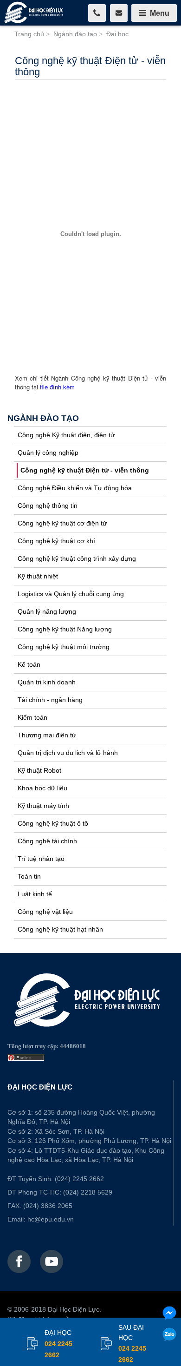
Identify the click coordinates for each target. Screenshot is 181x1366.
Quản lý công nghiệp (48, 452)
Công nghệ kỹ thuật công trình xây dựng (77, 558)
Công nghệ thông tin (48, 505)
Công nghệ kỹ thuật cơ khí (56, 541)
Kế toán (29, 664)
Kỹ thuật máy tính (43, 805)
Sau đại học (132, 1343)
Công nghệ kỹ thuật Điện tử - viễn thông (84, 470)
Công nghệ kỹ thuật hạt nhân (60, 929)
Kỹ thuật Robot (39, 770)
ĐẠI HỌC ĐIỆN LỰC (39, 1087)
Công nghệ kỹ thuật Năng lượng (65, 629)
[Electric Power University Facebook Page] (19, 1261)
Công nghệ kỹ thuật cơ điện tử (62, 523)
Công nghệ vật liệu (45, 911)
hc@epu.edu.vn (50, 1219)
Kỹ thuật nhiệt (38, 576)
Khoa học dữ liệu (42, 788)
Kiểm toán (32, 717)
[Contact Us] (119, 13)
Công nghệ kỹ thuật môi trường (64, 646)
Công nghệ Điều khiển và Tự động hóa (75, 488)
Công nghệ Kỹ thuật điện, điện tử (66, 435)
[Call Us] (97, 13)
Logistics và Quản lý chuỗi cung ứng (71, 594)
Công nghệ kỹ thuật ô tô (53, 823)
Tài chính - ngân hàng (50, 699)
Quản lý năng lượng (47, 611)
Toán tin (29, 876)
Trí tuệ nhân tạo (41, 858)
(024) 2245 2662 (79, 1178)
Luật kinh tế (35, 894)
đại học (58, 1344)
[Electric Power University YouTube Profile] (51, 1261)
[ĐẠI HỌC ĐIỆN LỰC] (35, 13)
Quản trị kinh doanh (47, 682)
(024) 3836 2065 (47, 1205)
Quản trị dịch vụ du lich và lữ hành (68, 752)
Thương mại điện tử (47, 735)
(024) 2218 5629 (87, 1192)
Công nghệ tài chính (47, 841)
